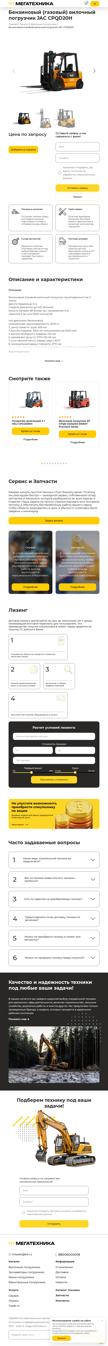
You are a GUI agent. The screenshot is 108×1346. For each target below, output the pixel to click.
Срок (75, 768)
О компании (64, 1267)
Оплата (61, 1277)
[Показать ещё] (54, 361)
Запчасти (62, 1295)
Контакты (62, 1300)
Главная (13, 24)
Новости (61, 1282)
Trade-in (14, 1305)
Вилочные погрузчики (43, 24)
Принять (61, 1338)
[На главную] (31, 3)
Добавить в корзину (23, 149)
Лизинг (77, 196)
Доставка (62, 1272)
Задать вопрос (54, 520)
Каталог (24, 24)
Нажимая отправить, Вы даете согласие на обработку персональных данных (79, 173)
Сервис (14, 1295)
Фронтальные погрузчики (27, 1282)
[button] (14, 71)
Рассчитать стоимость (54, 779)
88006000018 (69, 1254)
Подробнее (30, 439)
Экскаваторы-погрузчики (26, 1272)
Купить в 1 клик (30, 431)
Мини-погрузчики (21, 1277)
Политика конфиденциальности (29, 1322)
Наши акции (18, 824)
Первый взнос (33, 768)
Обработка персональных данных (30, 1318)
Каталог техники (68, 1290)
